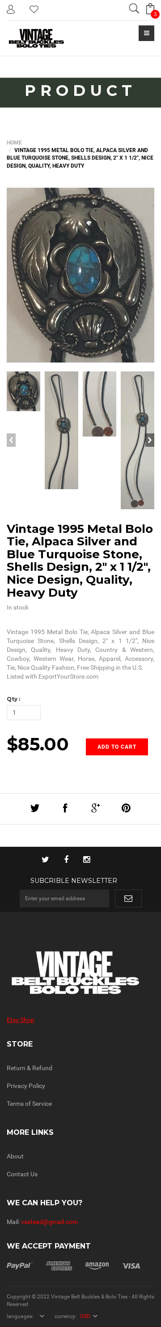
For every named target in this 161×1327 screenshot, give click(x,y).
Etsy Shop (20, 1019)
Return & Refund (29, 1067)
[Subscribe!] (128, 898)
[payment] (73, 1265)
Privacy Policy (26, 1085)
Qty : (13, 699)
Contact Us (22, 1174)
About (15, 1156)
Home (14, 143)
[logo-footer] (80, 972)
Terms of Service (29, 1103)
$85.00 (38, 744)
